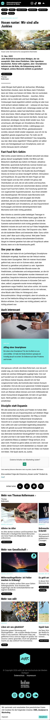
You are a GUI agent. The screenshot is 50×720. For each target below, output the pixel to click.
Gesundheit (32, 9)
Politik (11, 13)
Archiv (4, 644)
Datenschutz (19, 675)
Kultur (4, 9)
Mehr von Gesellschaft (13, 549)
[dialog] (25, 712)
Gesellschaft (21, 9)
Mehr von (17, 495)
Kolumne (42, 590)
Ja (24, 464)
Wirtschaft (43, 9)
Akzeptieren (43, 717)
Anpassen (5, 717)
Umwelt (12, 9)
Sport (4, 13)
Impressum (31, 675)
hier (2, 477)
